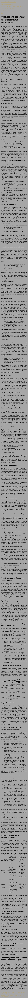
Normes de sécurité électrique (8, 8)
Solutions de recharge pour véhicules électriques (12, 6)
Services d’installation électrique (8, 2)
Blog (2, 13)
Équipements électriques (7, 4)
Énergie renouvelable (6, 10)
